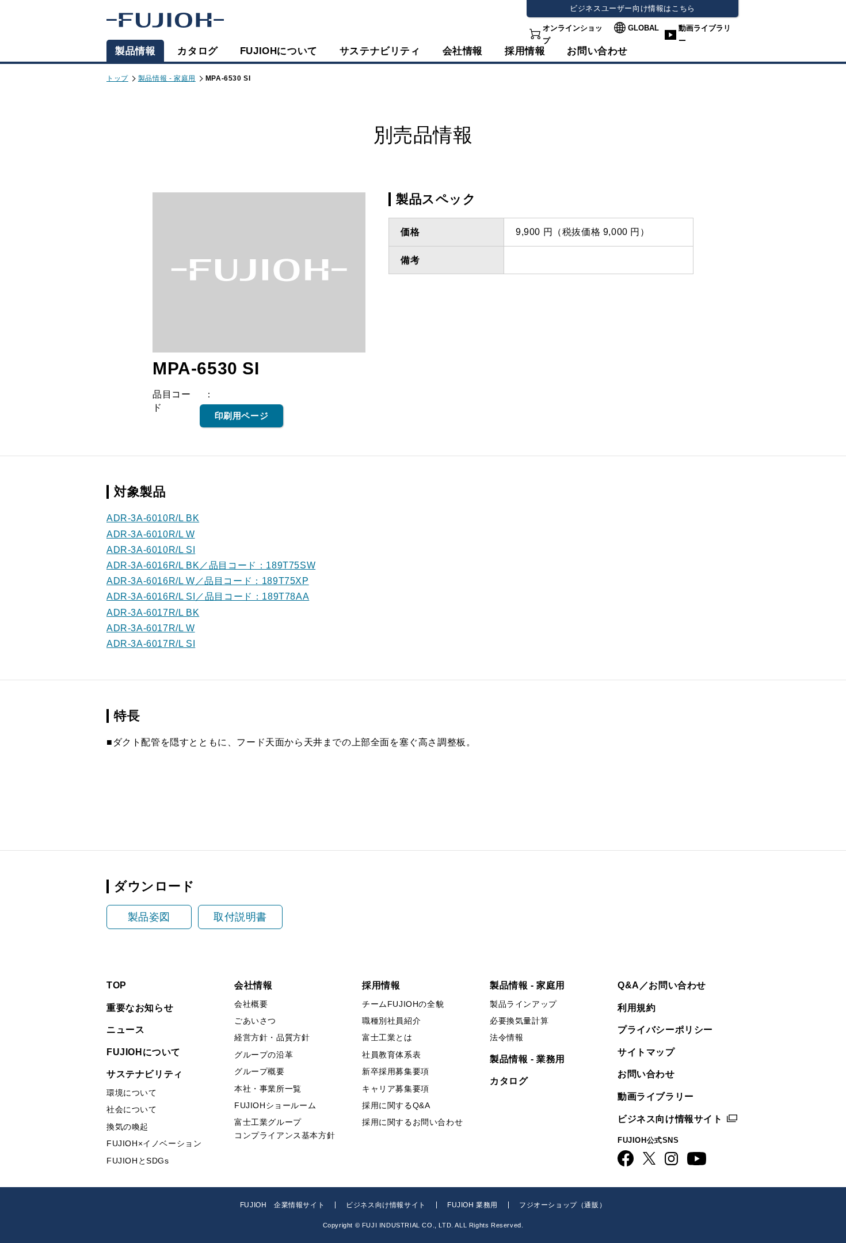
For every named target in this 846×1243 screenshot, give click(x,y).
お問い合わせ (646, 1074)
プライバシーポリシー (665, 1029)
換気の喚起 (127, 1126)
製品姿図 (149, 917)
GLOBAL (643, 28)
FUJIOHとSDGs (137, 1160)
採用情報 (525, 51)
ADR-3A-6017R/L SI (150, 644)
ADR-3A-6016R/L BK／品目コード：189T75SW (210, 565)
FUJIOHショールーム (275, 1105)
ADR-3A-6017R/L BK (152, 612)
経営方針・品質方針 (272, 1037)
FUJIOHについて (279, 51)
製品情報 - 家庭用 (167, 78)
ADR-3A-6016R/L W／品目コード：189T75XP (207, 581)
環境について (131, 1092)
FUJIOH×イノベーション (153, 1143)
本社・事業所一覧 (268, 1088)
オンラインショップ (573, 34)
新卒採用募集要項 (395, 1071)
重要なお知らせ (139, 1008)
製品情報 (135, 51)
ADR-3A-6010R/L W (150, 534)
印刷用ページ (242, 415)
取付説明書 (240, 917)
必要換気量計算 (519, 1020)
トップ (117, 78)
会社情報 (463, 51)
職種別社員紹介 (391, 1020)
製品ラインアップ (523, 1004)
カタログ (197, 51)
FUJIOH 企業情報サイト (282, 1205)
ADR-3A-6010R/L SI (150, 550)
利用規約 (637, 1008)
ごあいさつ (255, 1020)
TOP (116, 985)
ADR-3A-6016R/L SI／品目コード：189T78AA (207, 596)
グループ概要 (259, 1071)
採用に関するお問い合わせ (412, 1122)
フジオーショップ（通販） (562, 1205)
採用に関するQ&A (396, 1105)
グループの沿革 (263, 1054)
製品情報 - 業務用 (527, 1059)
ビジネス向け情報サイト (670, 1119)
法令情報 (506, 1037)
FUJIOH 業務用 (472, 1205)
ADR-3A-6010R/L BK (152, 518)
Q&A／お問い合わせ (662, 985)
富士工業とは (387, 1037)
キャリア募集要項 (395, 1088)
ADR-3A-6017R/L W (150, 628)
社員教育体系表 (391, 1054)
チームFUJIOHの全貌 (403, 1004)
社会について (131, 1109)
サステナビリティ (380, 51)
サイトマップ (646, 1052)
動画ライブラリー (705, 34)
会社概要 (251, 1004)
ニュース (125, 1029)
